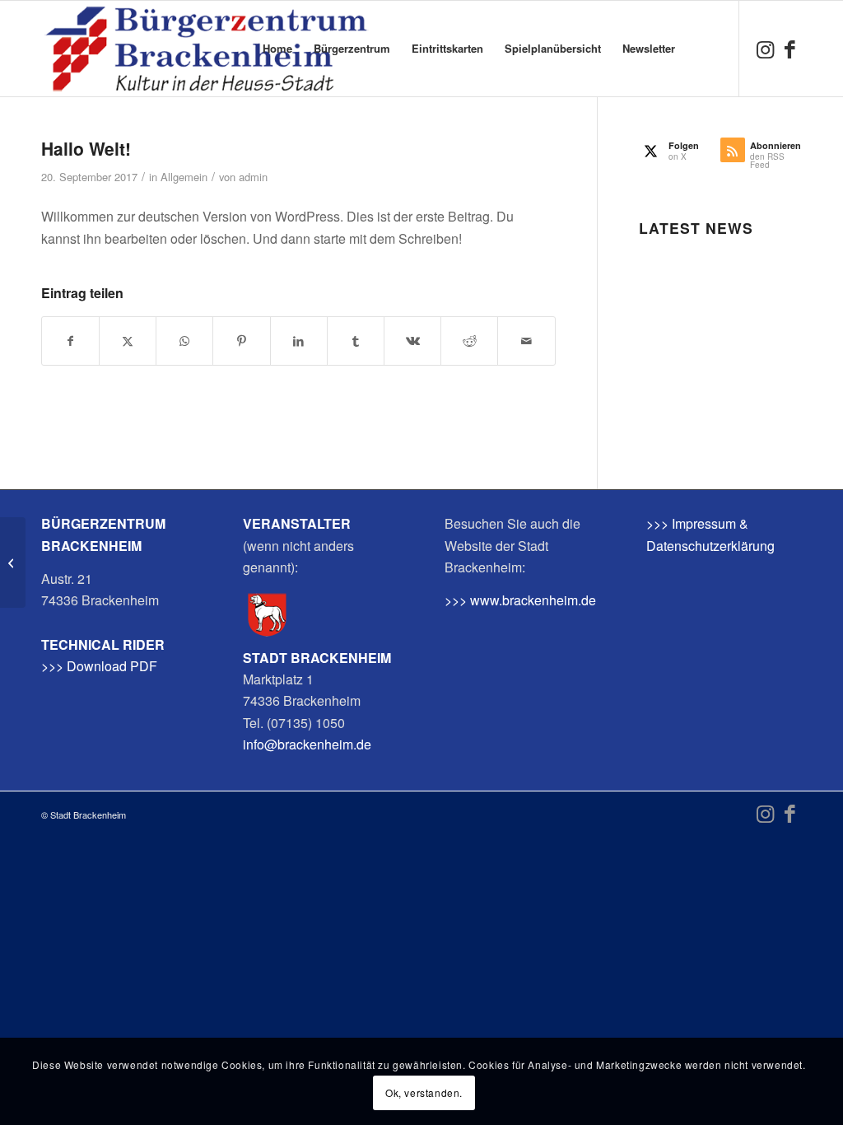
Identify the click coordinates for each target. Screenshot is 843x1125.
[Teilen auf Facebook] (70, 340)
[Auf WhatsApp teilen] (184, 340)
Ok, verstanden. (424, 1092)
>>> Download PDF (99, 665)
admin (253, 176)
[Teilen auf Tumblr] (356, 340)
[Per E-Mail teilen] (526, 340)
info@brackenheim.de (307, 744)
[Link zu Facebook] (789, 47)
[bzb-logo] (205, 48)
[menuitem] (277, 48)
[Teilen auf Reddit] (469, 340)
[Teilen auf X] (128, 340)
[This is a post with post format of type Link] (13, 562)
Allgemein (184, 176)
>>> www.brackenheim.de (520, 600)
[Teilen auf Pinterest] (241, 340)
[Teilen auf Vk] (412, 340)
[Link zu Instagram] (764, 47)
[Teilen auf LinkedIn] (299, 340)
